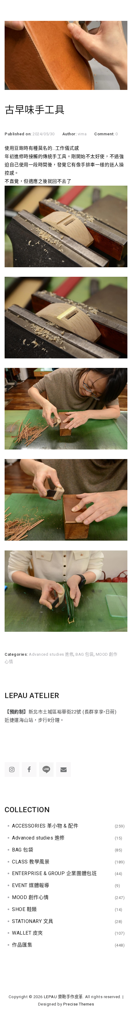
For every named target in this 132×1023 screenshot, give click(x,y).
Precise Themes (78, 1004)
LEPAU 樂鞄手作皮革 (63, 996)
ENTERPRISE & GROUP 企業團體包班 (54, 873)
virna (82, 134)
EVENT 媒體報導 (30, 885)
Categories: (17, 654)
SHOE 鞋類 (24, 909)
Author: (70, 134)
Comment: (104, 134)
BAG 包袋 (84, 654)
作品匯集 (22, 945)
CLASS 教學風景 (30, 862)
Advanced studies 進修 (51, 654)
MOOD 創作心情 (30, 897)
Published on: (19, 134)
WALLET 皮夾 (27, 933)
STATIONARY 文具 (32, 921)
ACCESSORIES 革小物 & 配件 (45, 826)
